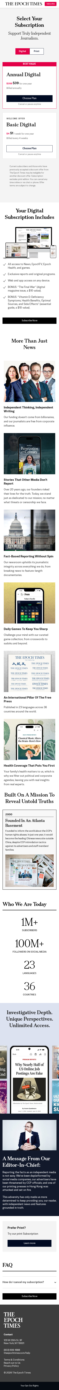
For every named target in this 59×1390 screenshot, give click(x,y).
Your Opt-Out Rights (30, 1386)
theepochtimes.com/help (17, 1353)
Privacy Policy (11, 1366)
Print (36, 51)
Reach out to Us (12, 1363)
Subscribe (51, 4)
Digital (22, 51)
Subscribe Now (29, 320)
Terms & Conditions (14, 1360)
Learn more (29, 1243)
